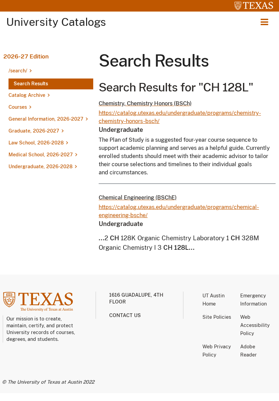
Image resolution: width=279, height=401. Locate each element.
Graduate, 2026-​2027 (34, 131)
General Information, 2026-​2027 (46, 119)
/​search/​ (18, 70)
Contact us (125, 315)
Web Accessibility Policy (255, 325)
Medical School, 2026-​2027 (41, 154)
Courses (18, 107)
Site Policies (216, 317)
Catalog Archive (27, 95)
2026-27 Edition (26, 56)
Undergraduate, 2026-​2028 (40, 166)
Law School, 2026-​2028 (36, 142)
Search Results (31, 83)
